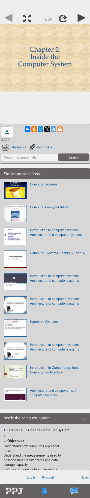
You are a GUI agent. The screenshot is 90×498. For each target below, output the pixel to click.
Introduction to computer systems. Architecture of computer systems (55, 278)
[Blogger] (60, 129)
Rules (85, 477)
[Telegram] (53, 129)
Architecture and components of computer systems (53, 392)
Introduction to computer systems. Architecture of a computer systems (56, 232)
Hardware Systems (44, 321)
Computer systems (43, 184)
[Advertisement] (45, 6)
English (32, 477)
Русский (48, 477)
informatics (19, 147)
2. (5, 440)
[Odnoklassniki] (34, 129)
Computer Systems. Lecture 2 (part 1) (57, 253)
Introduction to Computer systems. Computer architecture (55, 369)
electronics (44, 147)
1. (5, 430)
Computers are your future (49, 207)
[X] (47, 129)
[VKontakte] (27, 129)
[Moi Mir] (40, 129)
